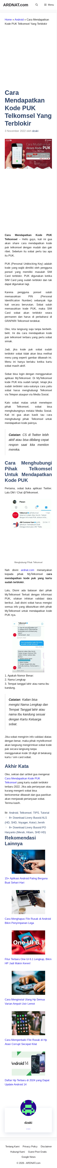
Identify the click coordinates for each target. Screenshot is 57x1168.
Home (8, 19)
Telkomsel (26, 812)
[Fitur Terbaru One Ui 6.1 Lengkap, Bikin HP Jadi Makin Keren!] (28, 952)
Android (19, 19)
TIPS (36, 812)
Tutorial (45, 812)
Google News (29, 1157)
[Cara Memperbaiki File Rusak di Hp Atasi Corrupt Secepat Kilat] (28, 1033)
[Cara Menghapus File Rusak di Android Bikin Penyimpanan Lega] (28, 912)
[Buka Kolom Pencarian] (36, 5)
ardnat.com (27, 570)
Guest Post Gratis (37, 1151)
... (28, 1127)
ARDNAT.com (15, 5)
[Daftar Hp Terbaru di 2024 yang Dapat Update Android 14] (28, 1073)
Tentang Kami (12, 1146)
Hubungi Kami (17, 1151)
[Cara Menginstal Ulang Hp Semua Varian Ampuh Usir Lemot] (28, 992)
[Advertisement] (28, 59)
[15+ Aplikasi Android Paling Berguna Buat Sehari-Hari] (28, 871)
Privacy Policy (30, 1146)
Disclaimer (46, 1146)
